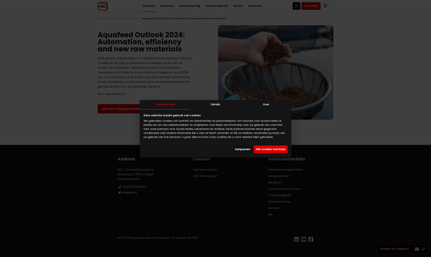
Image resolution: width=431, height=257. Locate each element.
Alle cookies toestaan (271, 149)
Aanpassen (242, 149)
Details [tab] (215, 104)
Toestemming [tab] (165, 104)
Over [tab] (266, 104)
